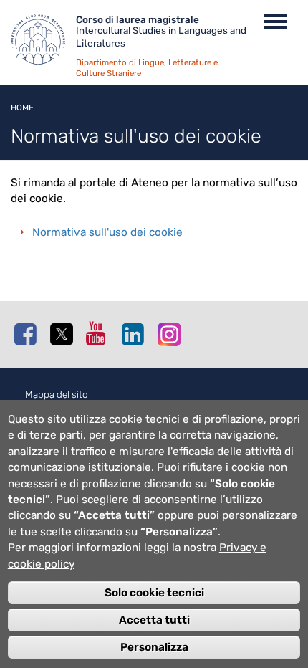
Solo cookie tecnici (154, 592)
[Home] (43, 43)
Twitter (64, 335)
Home (22, 107)
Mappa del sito (56, 394)
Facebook (29, 334)
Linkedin (136, 334)
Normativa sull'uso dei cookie (107, 232)
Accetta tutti (154, 620)
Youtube (100, 333)
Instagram (172, 333)
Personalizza (154, 647)
